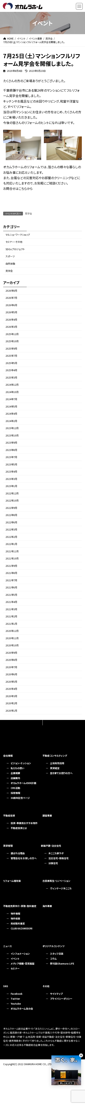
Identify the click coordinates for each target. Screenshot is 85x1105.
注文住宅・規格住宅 (58, 858)
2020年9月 (11, 652)
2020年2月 (11, 703)
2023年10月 (12, 435)
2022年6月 (11, 522)
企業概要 (15, 773)
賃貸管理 (8, 845)
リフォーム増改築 (12, 880)
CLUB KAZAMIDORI (21, 928)
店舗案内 (15, 778)
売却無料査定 (18, 923)
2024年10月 (12, 392)
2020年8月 (11, 660)
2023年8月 (11, 450)
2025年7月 (11, 356)
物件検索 (15, 918)
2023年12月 (12, 428)
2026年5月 (11, 312)
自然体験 (10, 263)
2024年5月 (11, 406)
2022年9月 (11, 508)
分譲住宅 (53, 863)
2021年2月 (11, 616)
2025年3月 (11, 377)
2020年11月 (12, 638)
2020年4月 (11, 689)
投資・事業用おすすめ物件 (24, 823)
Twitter (15, 998)
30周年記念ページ (20, 797)
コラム (53, 958)
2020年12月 (12, 631)
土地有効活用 (57, 763)
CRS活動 (15, 788)
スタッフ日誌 (56, 953)
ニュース (7, 946)
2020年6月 (11, 674)
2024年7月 (11, 399)
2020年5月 (11, 681)
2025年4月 (11, 370)
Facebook (16, 993)
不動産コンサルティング (54, 755)
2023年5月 (11, 464)
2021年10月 (12, 558)
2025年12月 (12, 334)
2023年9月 (11, 443)
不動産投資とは (19, 828)
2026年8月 (11, 290)
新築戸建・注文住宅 (51, 845)
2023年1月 (11, 486)
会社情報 (8, 755)
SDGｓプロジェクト (15, 249)
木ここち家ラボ (56, 853)
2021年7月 (11, 580)
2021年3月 (11, 609)
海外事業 (47, 906)
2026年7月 (11, 298)
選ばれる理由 (18, 853)
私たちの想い (17, 768)
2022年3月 (11, 529)
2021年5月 (11, 595)
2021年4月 (11, 602)
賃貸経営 (55, 768)
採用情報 (15, 793)
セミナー (15, 968)
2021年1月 (11, 624)
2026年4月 (11, 319)
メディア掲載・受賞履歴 (22, 963)
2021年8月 (11, 573)
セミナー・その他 (14, 242)
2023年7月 (11, 457)
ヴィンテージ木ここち (61, 888)
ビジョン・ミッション (21, 763)
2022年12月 (12, 493)
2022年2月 (11, 537)
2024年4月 (11, 414)
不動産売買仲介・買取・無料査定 (19, 906)
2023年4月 (11, 472)
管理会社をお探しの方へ (24, 858)
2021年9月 (11, 566)
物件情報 (15, 913)
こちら (23, 188)
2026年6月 (11, 305)
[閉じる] (81, 1055)
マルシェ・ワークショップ (18, 234)
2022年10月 (12, 501)
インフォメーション (20, 953)
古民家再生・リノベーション (56, 880)
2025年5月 (11, 363)
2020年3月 (11, 696)
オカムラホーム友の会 (22, 1008)
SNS (5, 986)
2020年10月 (12, 645)
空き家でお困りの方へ (61, 773)
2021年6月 (11, 587)
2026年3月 (11, 327)
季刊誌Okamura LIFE (62, 963)
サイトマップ (56, 993)
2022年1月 (11, 544)
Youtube (16, 1003)
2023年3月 (11, 479)
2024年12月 (12, 385)
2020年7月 (11, 667)
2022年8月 (11, 515)
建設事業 (47, 815)
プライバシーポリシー (61, 998)
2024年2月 (11, 421)
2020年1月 (11, 710)
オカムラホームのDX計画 (23, 783)
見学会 (28, 213)
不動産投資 (9, 815)
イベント (15, 958)
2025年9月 (11, 348)
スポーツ (10, 256)
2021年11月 (12, 551)
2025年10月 (12, 341)
